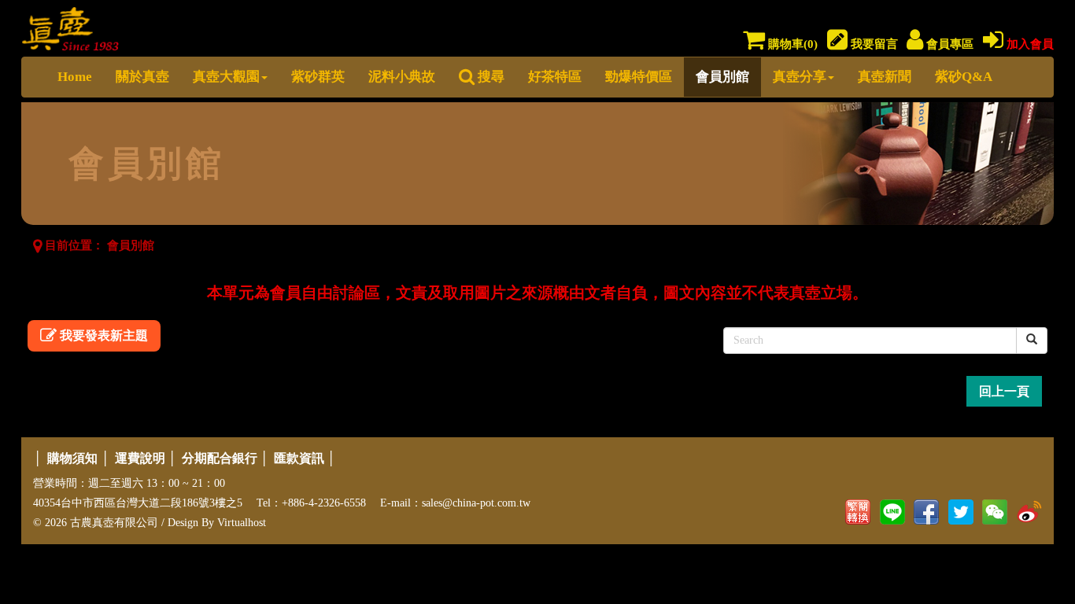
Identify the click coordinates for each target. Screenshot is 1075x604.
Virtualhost (241, 522)
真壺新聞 (884, 76)
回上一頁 (1004, 391)
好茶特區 (555, 76)
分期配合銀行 (219, 458)
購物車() (791, 44)
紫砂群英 (318, 76)
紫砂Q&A (963, 76)
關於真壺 (142, 76)
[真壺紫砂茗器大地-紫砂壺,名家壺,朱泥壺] (70, 25)
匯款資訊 (299, 458)
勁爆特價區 (638, 76)
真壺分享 (799, 76)
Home (74, 76)
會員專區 (948, 44)
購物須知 (72, 458)
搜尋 (489, 76)
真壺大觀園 (226, 76)
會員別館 (722, 76)
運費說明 (140, 458)
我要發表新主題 (102, 335)
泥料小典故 (401, 76)
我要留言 (873, 44)
